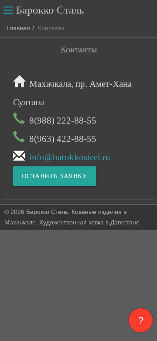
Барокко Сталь (50, 10)
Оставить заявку (55, 175)
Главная (18, 27)
